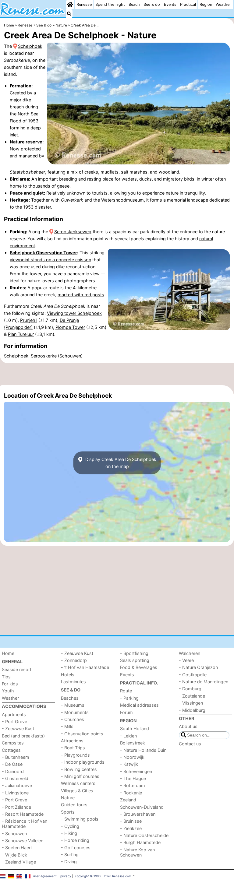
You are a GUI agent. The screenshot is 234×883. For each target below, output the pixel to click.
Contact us (190, 743)
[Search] (69, 13)
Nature (68, 797)
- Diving (69, 861)
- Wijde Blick (14, 854)
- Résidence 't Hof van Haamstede (24, 823)
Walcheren (189, 653)
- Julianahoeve (17, 785)
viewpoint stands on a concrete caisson (50, 259)
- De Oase (12, 764)
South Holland (134, 728)
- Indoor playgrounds (83, 762)
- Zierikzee (131, 828)
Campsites (13, 742)
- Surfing (70, 854)
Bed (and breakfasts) (23, 735)
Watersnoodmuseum (122, 199)
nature (172, 192)
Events (170, 4)
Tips (6, 676)
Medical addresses (139, 705)
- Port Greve (14, 721)
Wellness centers (78, 783)
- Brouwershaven (137, 814)
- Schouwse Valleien (22, 840)
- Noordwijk (132, 757)
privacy (65, 876)
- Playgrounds (75, 755)
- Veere (186, 660)
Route (126, 690)
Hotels (67, 674)
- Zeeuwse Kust (18, 728)
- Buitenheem (15, 757)
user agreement (45, 876)
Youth (8, 690)
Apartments (14, 714)
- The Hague (133, 778)
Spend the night (110, 4)
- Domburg (190, 688)
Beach (134, 4)
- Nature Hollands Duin (143, 750)
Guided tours (74, 804)
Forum (126, 712)
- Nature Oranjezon (198, 667)
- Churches (72, 719)
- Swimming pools (79, 818)
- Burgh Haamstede (140, 842)
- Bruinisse (131, 821)
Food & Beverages (138, 667)
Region (206, 4)
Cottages (11, 750)
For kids (10, 683)
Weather (223, 4)
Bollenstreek (132, 742)
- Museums (72, 705)
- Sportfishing (134, 653)
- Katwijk (129, 764)
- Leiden (128, 735)
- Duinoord (13, 771)
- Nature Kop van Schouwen (137, 852)
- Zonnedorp (74, 660)
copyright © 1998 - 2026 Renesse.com (103, 876)
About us (188, 726)
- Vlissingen (191, 702)
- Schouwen (14, 833)
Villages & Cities (77, 790)
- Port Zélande (16, 807)
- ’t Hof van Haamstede (85, 667)
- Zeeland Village (19, 861)
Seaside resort (16, 669)
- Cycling (70, 826)
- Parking (129, 698)
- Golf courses (75, 847)
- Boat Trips (73, 747)
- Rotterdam (132, 785)
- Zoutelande (192, 695)
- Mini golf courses (80, 776)
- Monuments (75, 712)
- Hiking (69, 833)
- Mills (67, 726)
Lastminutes (73, 681)
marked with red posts (81, 294)
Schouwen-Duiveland (142, 807)
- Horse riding (75, 840)
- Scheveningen (136, 771)
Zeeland (128, 799)
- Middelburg (192, 710)
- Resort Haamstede (23, 814)
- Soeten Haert (17, 847)
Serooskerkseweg (72, 231)
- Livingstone (15, 792)
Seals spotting (134, 660)
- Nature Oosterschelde (144, 835)
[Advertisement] (117, 374)
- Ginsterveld (15, 778)
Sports (68, 811)
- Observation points (82, 733)
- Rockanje (131, 792)
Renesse (84, 4)
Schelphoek (30, 46)
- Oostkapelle (193, 674)
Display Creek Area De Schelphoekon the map (120, 463)
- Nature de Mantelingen (203, 681)
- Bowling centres (79, 769)
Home (8, 653)
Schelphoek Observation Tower (43, 252)
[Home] (70, 4)
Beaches (70, 698)
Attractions (72, 740)
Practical (188, 4)
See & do (152, 4)
